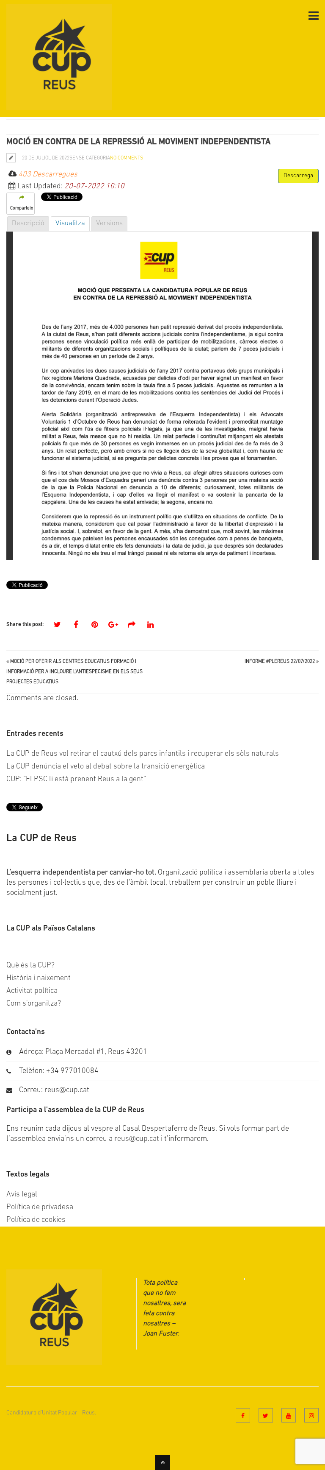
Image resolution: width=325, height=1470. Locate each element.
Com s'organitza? (33, 1004)
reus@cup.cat (66, 1090)
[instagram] (311, 1415)
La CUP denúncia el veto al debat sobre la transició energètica (105, 767)
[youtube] (288, 1415)
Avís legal (21, 1195)
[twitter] (266, 1415)
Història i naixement (38, 978)
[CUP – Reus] (59, 105)
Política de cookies (36, 1220)
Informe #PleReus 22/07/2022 (280, 661)
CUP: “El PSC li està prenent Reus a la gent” (76, 779)
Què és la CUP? (30, 966)
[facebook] (243, 1415)
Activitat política (32, 991)
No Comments (126, 158)
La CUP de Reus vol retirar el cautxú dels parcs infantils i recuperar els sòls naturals (142, 754)
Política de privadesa (39, 1207)
